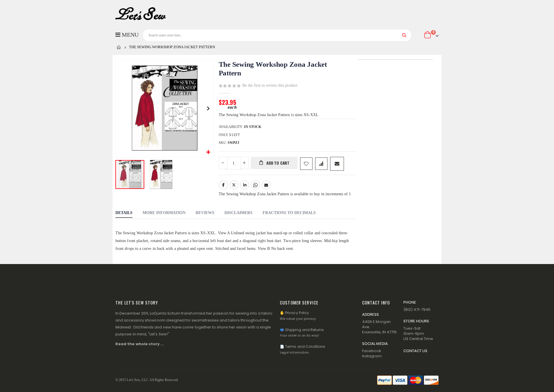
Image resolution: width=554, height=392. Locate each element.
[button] (208, 152)
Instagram (372, 356)
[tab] (123, 213)
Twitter (234, 185)
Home (119, 47)
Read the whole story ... (139, 344)
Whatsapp (255, 185)
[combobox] (277, 35)
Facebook (223, 185)
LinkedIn (244, 185)
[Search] (404, 35)
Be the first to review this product (269, 85)
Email (266, 185)
